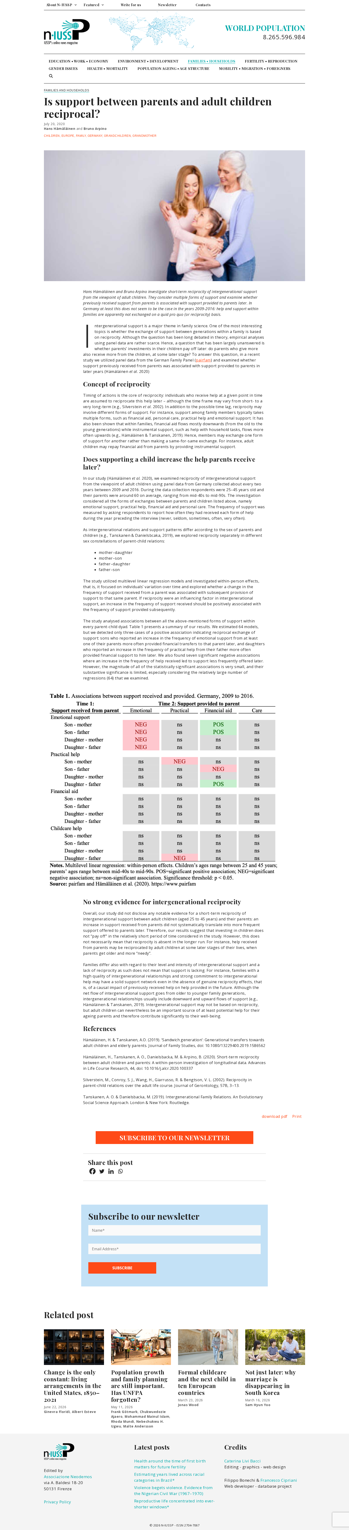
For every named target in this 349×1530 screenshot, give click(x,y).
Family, (82, 135)
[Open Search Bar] (51, 75)
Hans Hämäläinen (59, 128)
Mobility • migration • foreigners (254, 68)
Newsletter (167, 5)
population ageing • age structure (173, 68)
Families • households (211, 61)
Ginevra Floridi (57, 1411)
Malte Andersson (138, 1426)
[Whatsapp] (120, 1171)
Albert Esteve (84, 1411)
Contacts (203, 5)
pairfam (203, 360)
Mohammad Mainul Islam (147, 1416)
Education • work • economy (78, 61)
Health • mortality (107, 68)
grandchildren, (118, 135)
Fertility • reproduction (271, 61)
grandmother (144, 135)
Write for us (131, 5)
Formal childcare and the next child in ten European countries (207, 1382)
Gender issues (63, 68)
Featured (91, 5)
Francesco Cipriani (278, 1480)
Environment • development (148, 61)
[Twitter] (102, 1171)
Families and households (66, 90)
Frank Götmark (124, 1411)
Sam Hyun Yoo (258, 1405)
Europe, (68, 135)
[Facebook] (92, 1171)
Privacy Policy (57, 1502)
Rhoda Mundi (122, 1421)
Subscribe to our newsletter (174, 1137)
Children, (52, 135)
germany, (96, 135)
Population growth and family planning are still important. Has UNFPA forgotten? (139, 1385)
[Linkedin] (111, 1171)
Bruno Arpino (95, 128)
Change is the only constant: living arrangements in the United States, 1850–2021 (72, 1385)
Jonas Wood (188, 1405)
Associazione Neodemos (68, 1476)
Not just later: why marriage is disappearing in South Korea (270, 1382)
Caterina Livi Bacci (242, 1461)
